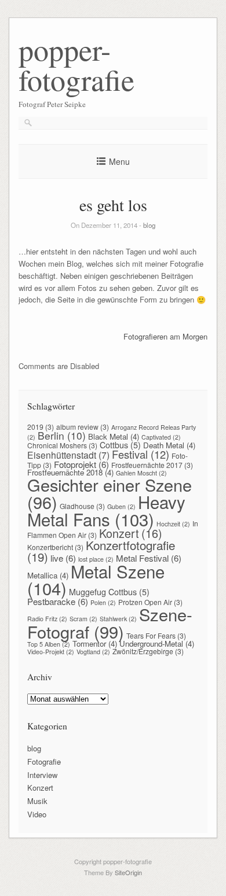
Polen (103, 602)
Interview (42, 774)
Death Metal (169, 445)
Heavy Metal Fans (106, 510)
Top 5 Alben (48, 644)
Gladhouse (82, 506)
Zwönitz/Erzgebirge (148, 651)
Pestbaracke (57, 601)
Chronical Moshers (62, 445)
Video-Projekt (50, 651)
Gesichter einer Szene (109, 493)
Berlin (62, 435)
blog (149, 225)
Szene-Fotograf (109, 622)
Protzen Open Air (150, 602)
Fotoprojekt (81, 464)
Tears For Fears (156, 635)
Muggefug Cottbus (109, 592)
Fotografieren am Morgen (165, 336)
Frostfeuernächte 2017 (152, 465)
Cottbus (120, 445)
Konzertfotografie (101, 551)
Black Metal (113, 436)
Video (36, 814)
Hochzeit (173, 523)
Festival (140, 454)
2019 (40, 427)
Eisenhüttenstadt (68, 454)
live (63, 558)
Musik (37, 800)
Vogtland (93, 651)
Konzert (130, 533)
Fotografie (44, 761)
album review (82, 427)
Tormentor (94, 643)
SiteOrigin (128, 872)
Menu (119, 161)
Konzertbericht (55, 547)
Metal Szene (96, 579)
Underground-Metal (156, 643)
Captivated (161, 437)
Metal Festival (148, 558)
